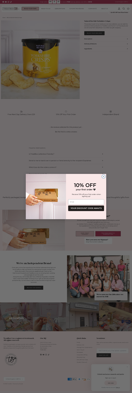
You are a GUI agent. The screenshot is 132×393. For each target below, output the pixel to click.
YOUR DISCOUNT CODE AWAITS (86, 208)
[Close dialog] (103, 176)
